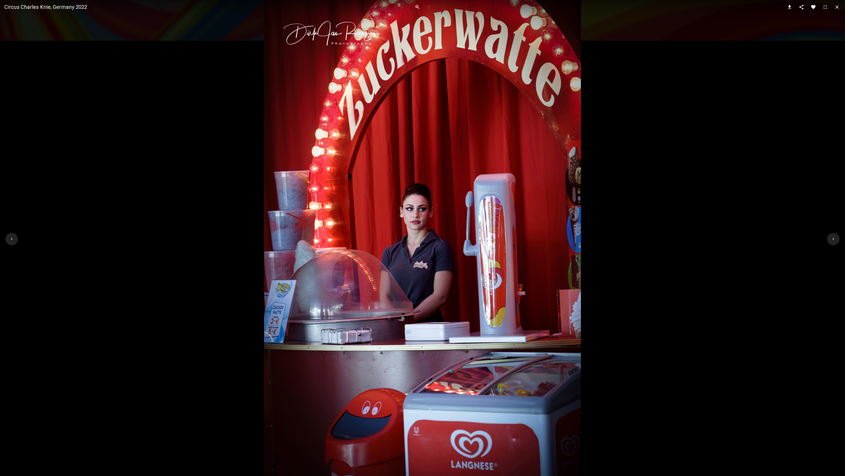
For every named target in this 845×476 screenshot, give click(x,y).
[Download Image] (789, 7)
